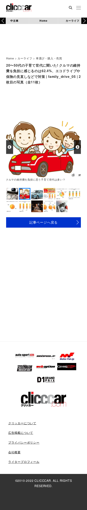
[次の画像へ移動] (77, 147)
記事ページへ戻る (43, 222)
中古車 (14, 20)
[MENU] (78, 8)
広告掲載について (20, 432)
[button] (84, 20)
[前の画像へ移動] (9, 147)
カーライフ (72, 20)
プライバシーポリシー (23, 442)
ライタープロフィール (23, 462)
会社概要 (14, 452)
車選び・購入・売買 (49, 58)
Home (43, 20)
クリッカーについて (22, 423)
